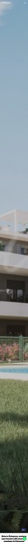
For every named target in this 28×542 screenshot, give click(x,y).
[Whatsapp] (25, 539)
